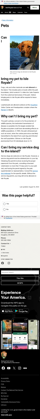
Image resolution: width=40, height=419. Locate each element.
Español (5, 256)
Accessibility (5, 378)
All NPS (20, 283)
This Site (20, 278)
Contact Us (5, 243)
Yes (7, 204)
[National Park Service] (2, 7)
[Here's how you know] (20, 2)
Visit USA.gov (6, 415)
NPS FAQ (4, 393)
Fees (25, 12)
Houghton (33, 105)
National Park (14, 7)
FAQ (3, 249)
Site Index (5, 252)
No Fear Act (4, 396)
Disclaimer (4, 399)
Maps (14, 12)
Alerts (7, 12)
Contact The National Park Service (12, 390)
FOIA (2, 384)
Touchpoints (9, 218)
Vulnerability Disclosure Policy (10, 402)
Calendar (20, 12)
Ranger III (4, 110)
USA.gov (4, 405)
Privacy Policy (5, 381)
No (7, 209)
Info (2, 12)
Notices (3, 387)
